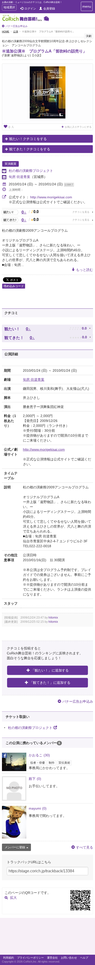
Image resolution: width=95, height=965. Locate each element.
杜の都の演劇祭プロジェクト (31, 171)
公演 (15, 31)
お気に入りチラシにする (78, 127)
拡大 (13, 898)
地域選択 (9, 8)
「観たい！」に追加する (50, 670)
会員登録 (49, 8)
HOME (5, 31)
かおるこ (39, 755)
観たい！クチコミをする (28, 139)
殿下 (35, 779)
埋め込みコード (13, 286)
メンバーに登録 (15, 847)
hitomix (53, 617)
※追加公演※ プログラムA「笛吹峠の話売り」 (44, 51)
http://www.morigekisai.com (51, 197)
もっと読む (84, 270)
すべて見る (84, 847)
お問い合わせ (69, 957)
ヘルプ (84, 957)
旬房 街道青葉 (19, 177)
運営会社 (52, 957)
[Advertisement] (47, 937)
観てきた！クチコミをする (29, 149)
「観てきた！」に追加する (49, 683)
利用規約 (8, 957)
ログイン (30, 8)
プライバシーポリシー (30, 957)
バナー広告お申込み (17, 26)
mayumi (38, 808)
